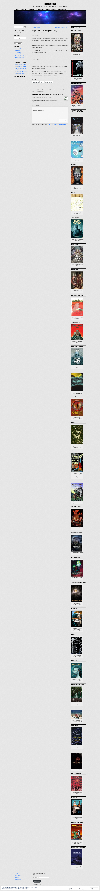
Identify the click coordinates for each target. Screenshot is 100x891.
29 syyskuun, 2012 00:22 (43, 97)
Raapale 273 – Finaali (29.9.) (61, 27)
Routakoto (50, 3)
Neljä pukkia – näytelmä (22, 64)
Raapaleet (24, 9)
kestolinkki (34, 91)
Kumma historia (36, 27)
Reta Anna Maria (18, 68)
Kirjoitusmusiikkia (51, 9)
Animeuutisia (17, 50)
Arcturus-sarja (40, 9)
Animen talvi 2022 (18, 48)
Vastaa (49, 97)
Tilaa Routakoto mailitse (40, 871)
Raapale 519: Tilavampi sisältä (22, 71)
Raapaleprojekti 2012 (48, 89)
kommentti (63, 120)
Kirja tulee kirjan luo (21, 73)
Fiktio (38, 89)
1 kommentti (45, 32)
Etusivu (17, 9)
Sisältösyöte (17, 877)
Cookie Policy (25, 888)
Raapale (41, 89)
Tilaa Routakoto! (37, 881)
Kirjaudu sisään (17, 875)
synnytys (59, 89)
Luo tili (16, 873)
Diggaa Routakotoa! (19, 76)
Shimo (16, 64)
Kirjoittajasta (62, 9)
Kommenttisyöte (18, 879)
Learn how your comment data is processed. (57, 124)
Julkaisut (31, 9)
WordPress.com (18, 881)
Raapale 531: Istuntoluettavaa (20, 55)
